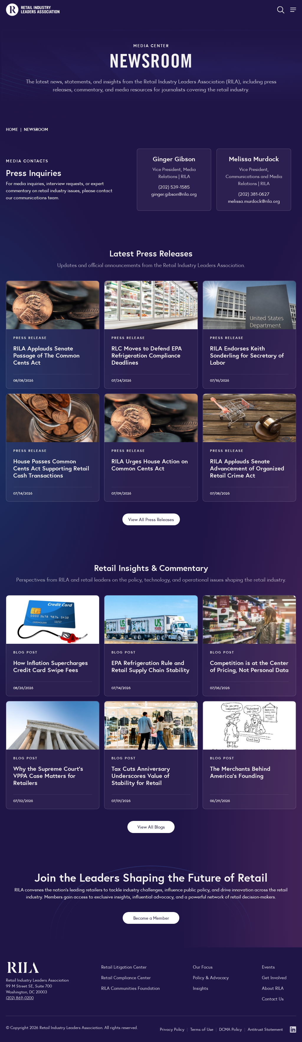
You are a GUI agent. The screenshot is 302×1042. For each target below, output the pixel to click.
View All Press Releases (151, 519)
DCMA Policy (231, 1029)
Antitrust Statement (265, 1029)
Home (12, 129)
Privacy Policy (173, 1029)
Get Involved (274, 977)
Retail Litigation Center (124, 966)
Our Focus (203, 966)
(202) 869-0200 (20, 997)
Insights (200, 988)
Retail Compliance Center (126, 977)
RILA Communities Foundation (130, 988)
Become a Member (151, 917)
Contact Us (273, 998)
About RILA (273, 988)
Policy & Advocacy (211, 977)
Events (268, 966)
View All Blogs (151, 826)
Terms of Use (202, 1029)
